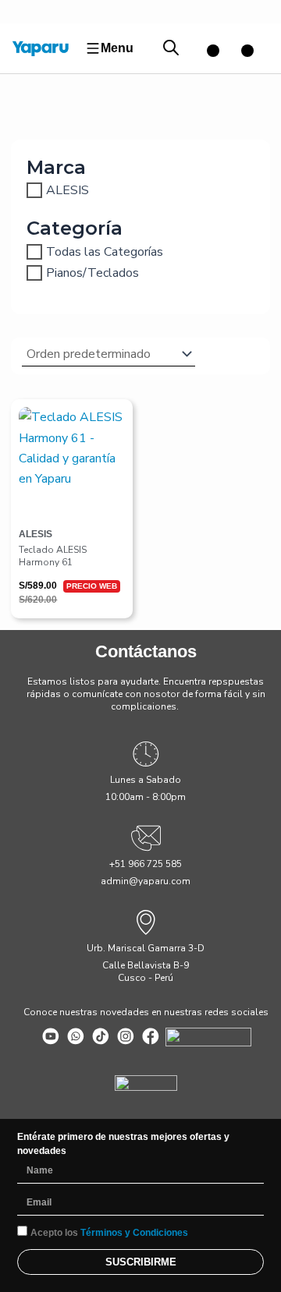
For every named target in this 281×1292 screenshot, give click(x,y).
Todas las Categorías (104, 251)
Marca (56, 167)
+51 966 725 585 (145, 864)
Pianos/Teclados (92, 272)
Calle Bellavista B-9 (145, 965)
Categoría (75, 228)
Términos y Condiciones (134, 1232)
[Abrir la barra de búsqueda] (171, 48)
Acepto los (109, 1232)
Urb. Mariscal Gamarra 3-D (146, 948)
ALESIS (67, 190)
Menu (117, 48)
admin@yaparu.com (145, 881)
